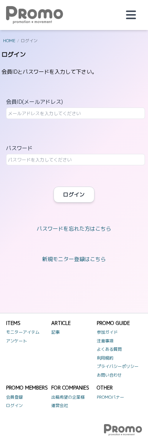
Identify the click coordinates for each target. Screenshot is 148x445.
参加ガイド (107, 332)
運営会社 (59, 405)
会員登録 (14, 397)
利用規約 (105, 358)
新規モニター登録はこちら (74, 259)
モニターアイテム (22, 332)
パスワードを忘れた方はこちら (74, 228)
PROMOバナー (110, 397)
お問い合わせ (109, 375)
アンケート (16, 341)
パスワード (19, 148)
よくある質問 (109, 349)
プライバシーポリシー (118, 366)
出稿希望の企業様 (68, 397)
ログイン (74, 194)
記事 (55, 332)
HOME (9, 41)
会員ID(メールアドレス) (34, 101)
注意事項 (105, 341)
